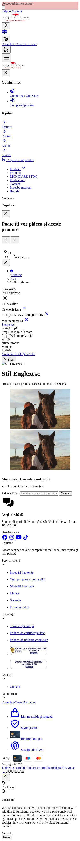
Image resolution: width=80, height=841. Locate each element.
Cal (13, 278)
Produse (16, 275)
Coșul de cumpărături (20, 160)
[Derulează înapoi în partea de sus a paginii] (6, 777)
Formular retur (19, 607)
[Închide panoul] (6, 262)
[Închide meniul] (6, 72)
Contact (15, 686)
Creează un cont (26, 44)
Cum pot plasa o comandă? (27, 579)
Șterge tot (8, 324)
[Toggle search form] (6, 25)
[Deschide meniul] (6, 58)
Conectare (8, 44)
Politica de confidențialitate (27, 633)
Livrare (14, 593)
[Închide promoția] (3, 7)
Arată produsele (12, 354)
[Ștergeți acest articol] (24, 309)
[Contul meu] (6, 39)
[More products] (15, 239)
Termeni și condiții (22, 626)
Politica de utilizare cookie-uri (29, 640)
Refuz (6, 837)
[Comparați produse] (4, 33)
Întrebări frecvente (21, 572)
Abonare (65, 493)
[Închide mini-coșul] (6, 213)
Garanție (15, 600)
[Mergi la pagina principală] (16, 20)
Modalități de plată (22, 586)
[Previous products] (6, 239)
